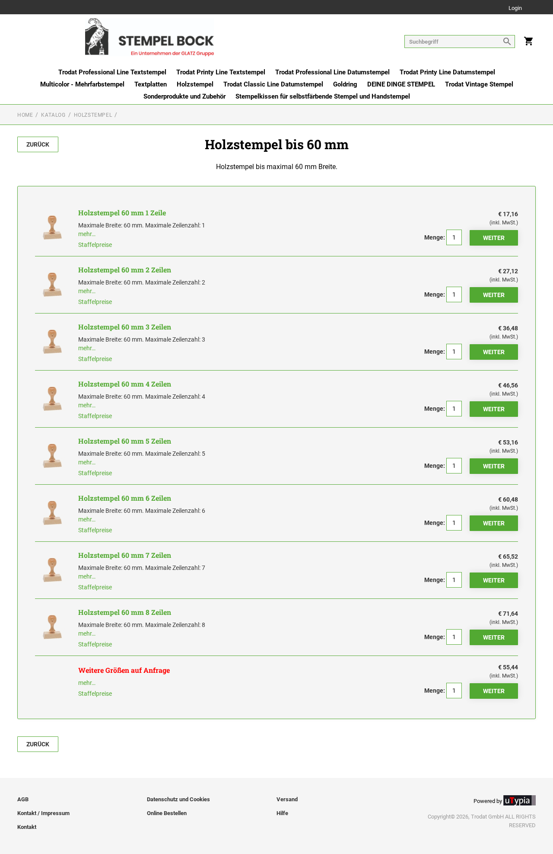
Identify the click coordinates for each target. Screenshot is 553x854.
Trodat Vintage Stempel (479, 84)
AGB (23, 799)
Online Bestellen (167, 813)
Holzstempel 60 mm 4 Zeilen (124, 383)
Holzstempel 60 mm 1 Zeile (122, 212)
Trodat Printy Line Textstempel (220, 72)
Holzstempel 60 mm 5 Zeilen (124, 440)
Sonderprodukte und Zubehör (184, 96)
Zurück (37, 144)
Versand (287, 799)
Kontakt (26, 827)
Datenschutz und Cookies (178, 799)
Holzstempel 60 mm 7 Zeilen (124, 555)
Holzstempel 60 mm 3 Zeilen (124, 326)
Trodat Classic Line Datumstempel (273, 84)
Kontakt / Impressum (43, 813)
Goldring (345, 84)
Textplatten (150, 84)
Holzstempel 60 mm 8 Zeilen (124, 612)
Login (515, 8)
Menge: (434, 237)
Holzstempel (195, 84)
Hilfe (282, 813)
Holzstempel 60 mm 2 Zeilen (124, 269)
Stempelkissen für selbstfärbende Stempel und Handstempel (322, 96)
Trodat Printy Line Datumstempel (447, 72)
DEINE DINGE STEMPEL (401, 84)
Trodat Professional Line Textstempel (112, 72)
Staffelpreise (95, 244)
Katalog (53, 115)
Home (25, 115)
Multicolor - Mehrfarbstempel (82, 84)
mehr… (86, 233)
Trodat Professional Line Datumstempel (332, 72)
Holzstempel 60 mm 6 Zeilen (124, 497)
